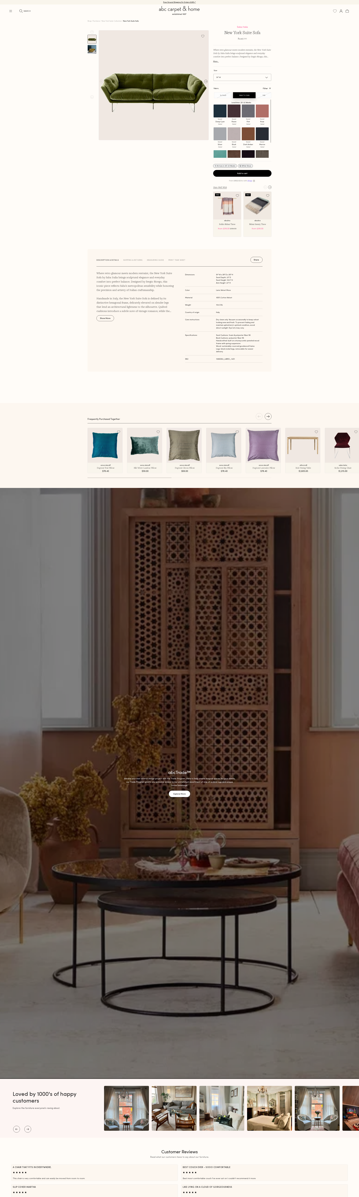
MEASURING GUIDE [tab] (155, 260)
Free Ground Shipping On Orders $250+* (179, 2)
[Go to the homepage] (179, 13)
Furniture (96, 21)
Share (256, 260)
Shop (89, 21)
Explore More (179, 794)
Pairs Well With (220, 187)
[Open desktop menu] (10, 11)
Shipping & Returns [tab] (132, 260)
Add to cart (242, 173)
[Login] (341, 11)
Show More (105, 318)
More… (216, 61)
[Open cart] (347, 11)
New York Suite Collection (112, 21)
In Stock (223, 95)
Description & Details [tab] (107, 260)
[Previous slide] (92, 32)
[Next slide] (92, 97)
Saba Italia (242, 27)
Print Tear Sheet (176, 260)
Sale (264, 95)
